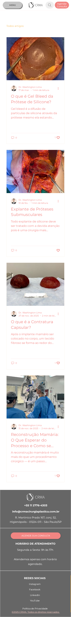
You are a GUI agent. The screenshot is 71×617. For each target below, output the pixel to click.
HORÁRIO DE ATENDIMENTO (35, 543)
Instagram (35, 584)
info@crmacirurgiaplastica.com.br (35, 511)
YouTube (35, 600)
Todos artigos (15, 26)
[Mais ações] (59, 88)
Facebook (34, 589)
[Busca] (50, 5)
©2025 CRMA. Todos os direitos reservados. (36, 612)
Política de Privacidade (35, 608)
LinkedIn (35, 595)
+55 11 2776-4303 (35, 505)
